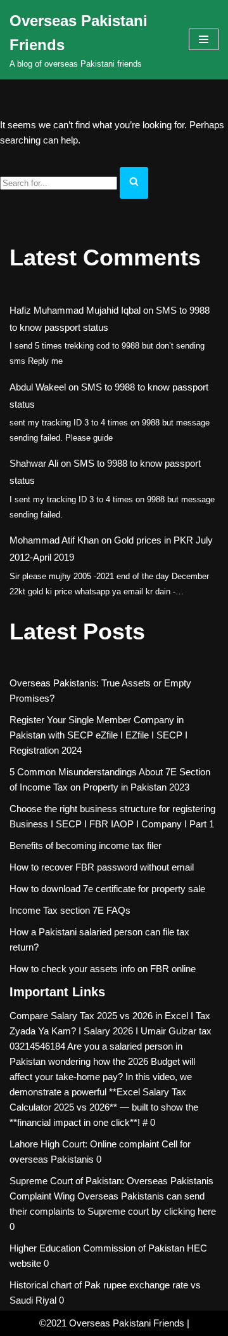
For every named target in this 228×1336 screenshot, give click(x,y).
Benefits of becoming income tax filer (86, 845)
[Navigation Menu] (203, 39)
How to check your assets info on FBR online (103, 968)
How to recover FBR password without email (102, 867)
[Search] (134, 183)
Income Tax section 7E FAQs (70, 910)
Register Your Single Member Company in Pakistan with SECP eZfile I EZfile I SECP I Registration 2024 (98, 735)
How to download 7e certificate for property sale (107, 888)
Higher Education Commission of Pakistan (97, 1248)
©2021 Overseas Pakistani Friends (111, 1323)
